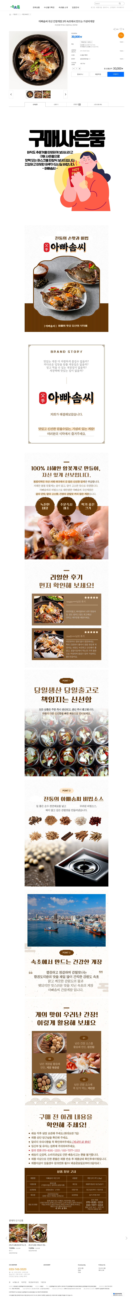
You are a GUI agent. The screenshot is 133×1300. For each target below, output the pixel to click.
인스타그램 (102, 1268)
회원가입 (99, 7)
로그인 (93, 7)
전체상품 (36, 7)
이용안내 (43, 1282)
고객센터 (113, 7)
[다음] (65, 94)
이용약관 (23, 1282)
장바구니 (106, 7)
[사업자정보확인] (44, 1288)
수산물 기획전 (83, 55)
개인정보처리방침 (33, 1282)
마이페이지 (120, 7)
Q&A (79, 1270)
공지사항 (80, 1268)
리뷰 (79, 1272)
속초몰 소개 (63, 7)
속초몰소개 (16, 1282)
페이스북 (101, 1270)
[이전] (11, 94)
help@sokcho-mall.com (74, 1288)
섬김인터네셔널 (84, 59)
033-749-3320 (17, 1269)
